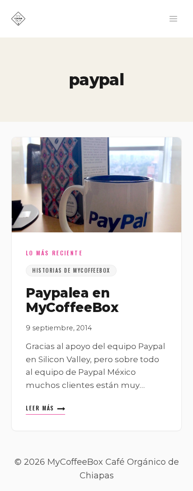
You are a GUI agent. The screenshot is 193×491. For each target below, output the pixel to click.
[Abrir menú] (173, 18)
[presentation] (96, 184)
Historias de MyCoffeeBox (71, 270)
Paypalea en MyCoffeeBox (72, 300)
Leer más (45, 409)
